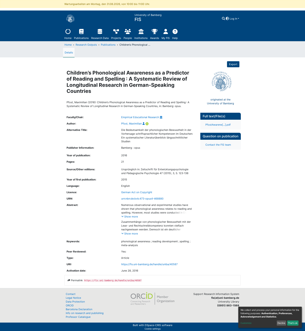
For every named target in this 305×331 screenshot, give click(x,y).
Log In (233, 18)
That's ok (293, 323)
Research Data (100, 38)
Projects (116, 38)
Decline (281, 323)
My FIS (166, 38)
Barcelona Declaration (79, 309)
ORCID (70, 305)
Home (67, 38)
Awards (154, 38)
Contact (70, 294)
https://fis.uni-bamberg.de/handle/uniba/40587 (149, 264)
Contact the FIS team (218, 144)
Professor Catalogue (78, 316)
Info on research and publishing (85, 313)
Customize (246, 323)
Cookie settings (153, 328)
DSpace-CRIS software (158, 325)
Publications (81, 38)
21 (122, 161)
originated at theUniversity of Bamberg (220, 101)
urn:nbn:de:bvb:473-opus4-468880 (142, 198)
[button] (227, 19)
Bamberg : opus (130, 147)
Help (175, 38)
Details (69, 52)
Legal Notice (73, 297)
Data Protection (75, 301)
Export (233, 64)
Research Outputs (86, 44)
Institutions (141, 38)
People (128, 38)
